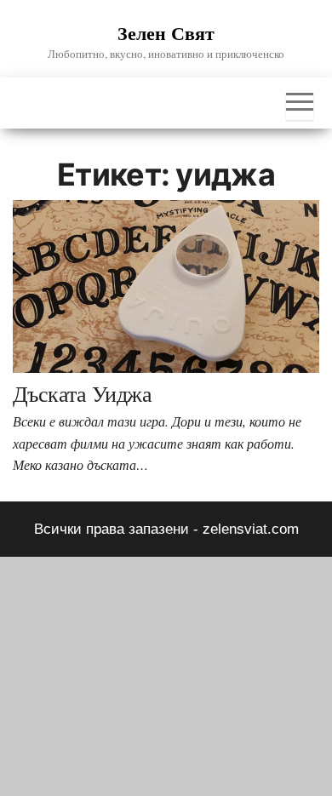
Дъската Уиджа (82, 393)
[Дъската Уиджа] (166, 286)
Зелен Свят (166, 33)
